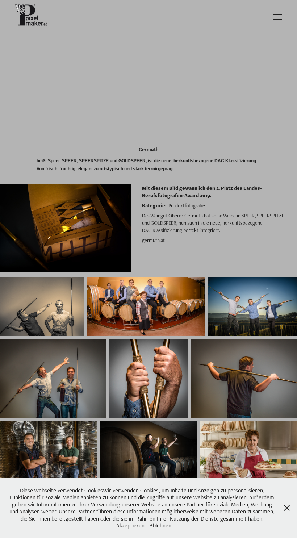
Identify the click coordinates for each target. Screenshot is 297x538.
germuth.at (153, 240)
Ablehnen (160, 525)
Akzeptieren (130, 525)
